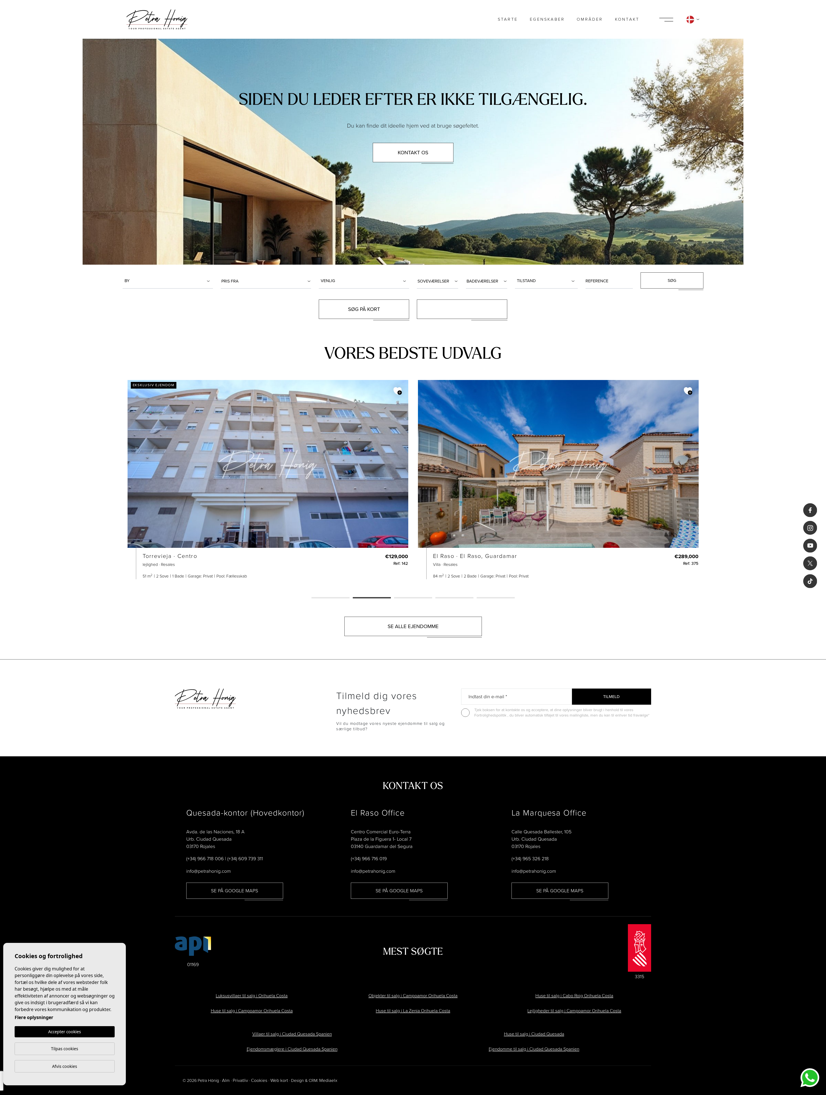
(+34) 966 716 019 (369, 858)
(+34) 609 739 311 (245, 858)
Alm (226, 1080)
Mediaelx (328, 1080)
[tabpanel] (268, 479)
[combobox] (168, 280)
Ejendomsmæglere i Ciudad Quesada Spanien (292, 1049)
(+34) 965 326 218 (530, 858)
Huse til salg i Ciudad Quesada (534, 1033)
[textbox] (169, 280)
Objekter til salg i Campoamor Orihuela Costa (413, 995)
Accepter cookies (64, 1032)
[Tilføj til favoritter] (397, 391)
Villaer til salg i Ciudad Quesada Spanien (292, 1033)
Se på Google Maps (234, 890)
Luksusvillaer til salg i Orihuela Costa (252, 995)
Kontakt (627, 19)
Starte (508, 19)
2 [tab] (372, 598)
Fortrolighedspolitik (490, 715)
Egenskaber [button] (547, 19)
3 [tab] (413, 598)
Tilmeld (611, 696)
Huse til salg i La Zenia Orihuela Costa (413, 1010)
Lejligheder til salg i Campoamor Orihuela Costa (574, 1010)
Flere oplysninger (34, 1017)
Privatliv (240, 1080)
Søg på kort (364, 309)
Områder (590, 19)
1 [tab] (330, 598)
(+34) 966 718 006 (205, 858)
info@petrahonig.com (208, 871)
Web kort (279, 1080)
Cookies (259, 1080)
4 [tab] (454, 598)
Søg (672, 280)
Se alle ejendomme (413, 626)
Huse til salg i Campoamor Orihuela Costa (252, 1010)
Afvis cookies (64, 1066)
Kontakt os (413, 152)
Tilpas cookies (64, 1049)
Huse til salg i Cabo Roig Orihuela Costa (574, 995)
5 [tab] (496, 598)
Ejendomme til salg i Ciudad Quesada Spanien (534, 1049)
